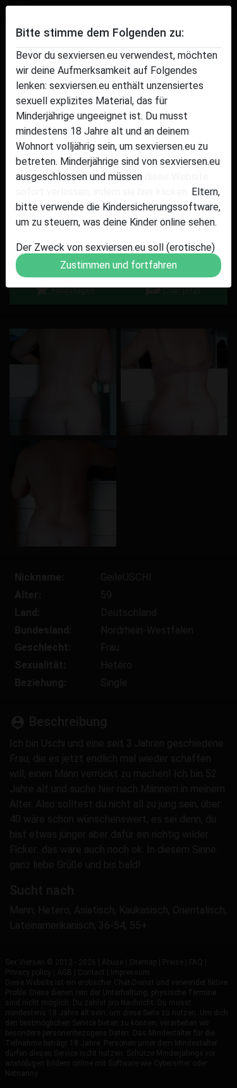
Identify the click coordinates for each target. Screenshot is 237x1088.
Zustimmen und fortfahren (118, 265)
